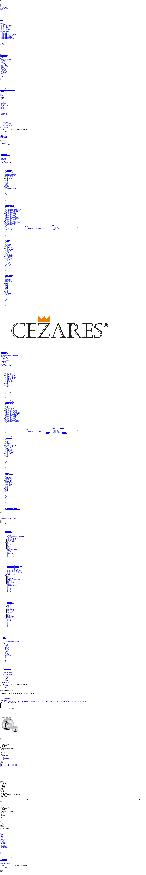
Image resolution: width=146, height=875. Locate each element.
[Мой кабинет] (0, 513)
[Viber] (7, 690)
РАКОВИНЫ (9, 602)
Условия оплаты (3, 845)
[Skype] (10, 690)
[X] (6, 690)
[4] (73, 706)
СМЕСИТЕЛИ (10, 553)
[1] (73, 703)
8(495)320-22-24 (4, 113)
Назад (7, 529)
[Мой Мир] (4, 690)
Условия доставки (3, 846)
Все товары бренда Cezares (5, 822)
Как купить (7, 654)
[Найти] (1, 5)
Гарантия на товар (4, 847)
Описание (5, 757)
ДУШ (8, 577)
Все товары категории (4, 821)
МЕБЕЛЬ (9, 620)
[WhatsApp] (1, 134)
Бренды (6, 645)
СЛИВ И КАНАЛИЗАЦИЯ (12, 594)
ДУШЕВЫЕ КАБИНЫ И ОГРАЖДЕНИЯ (15, 536)
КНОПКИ (10, 701)
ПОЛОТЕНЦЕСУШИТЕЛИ (80, 701)
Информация (3, 843)
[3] (73, 705)
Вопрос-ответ (3, 855)
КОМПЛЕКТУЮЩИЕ (11, 564)
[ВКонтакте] (1, 690)
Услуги (6, 640)
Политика (2, 849)
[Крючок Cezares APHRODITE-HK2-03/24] (9, 734)
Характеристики (6, 758)
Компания (7, 660)
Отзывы (4, 759)
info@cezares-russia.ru (5, 127)
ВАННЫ (9, 544)
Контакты (2, 841)
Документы (2, 842)
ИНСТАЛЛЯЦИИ (4, 701)
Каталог (6, 530)
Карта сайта (2, 856)
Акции (1, 834)
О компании (2, 839)
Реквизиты (2, 848)
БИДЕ (8, 615)
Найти (2, 871)
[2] (73, 704)
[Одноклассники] (2, 690)
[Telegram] (12, 690)
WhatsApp (5, 131)
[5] (73, 707)
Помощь (2, 850)
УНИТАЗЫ (9, 608)
